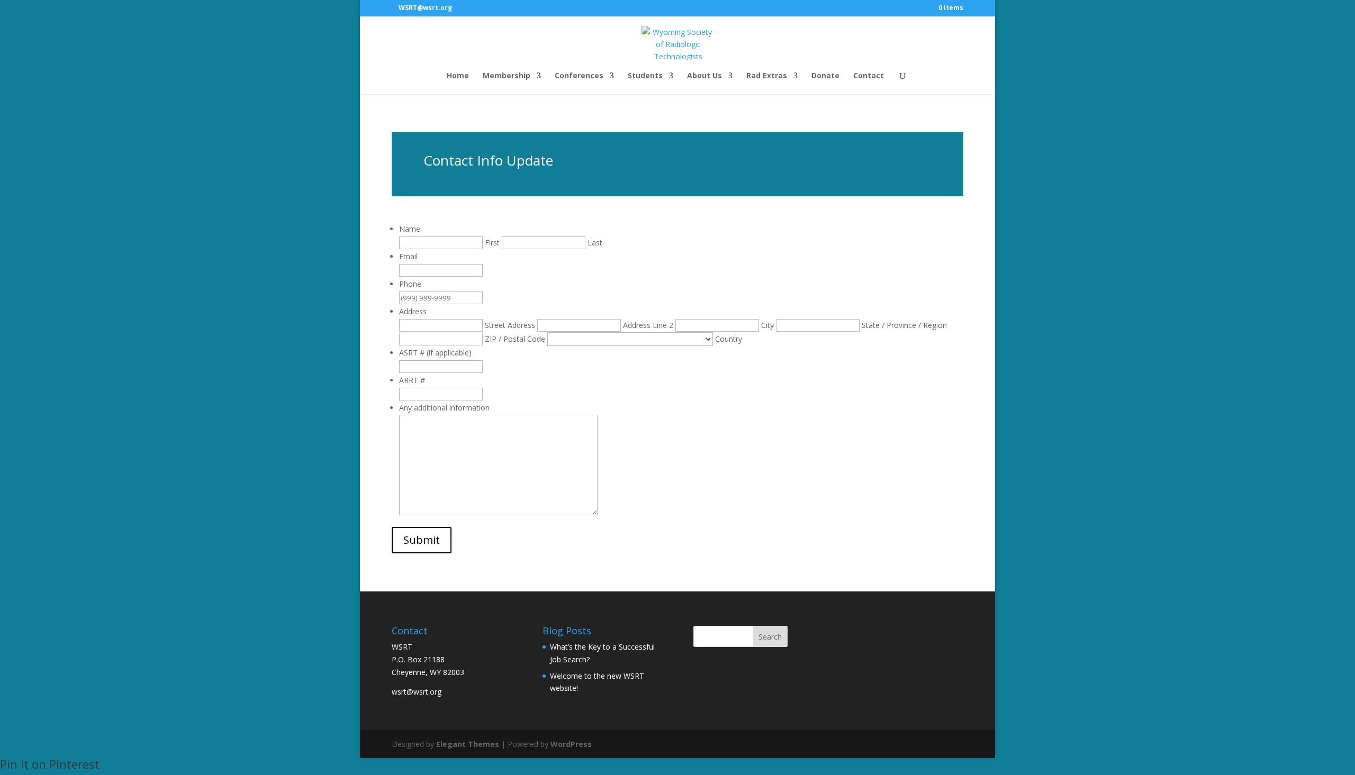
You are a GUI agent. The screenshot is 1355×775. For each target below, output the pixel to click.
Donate (825, 76)
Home (458, 76)
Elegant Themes (467, 744)
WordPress (571, 744)
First (492, 243)
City (767, 325)
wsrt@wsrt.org (416, 692)
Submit (421, 540)
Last (595, 243)
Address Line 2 (648, 325)
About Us (704, 76)
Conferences (579, 76)
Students (645, 76)
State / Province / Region (904, 325)
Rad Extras (766, 76)
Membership (506, 76)
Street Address (510, 325)
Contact (868, 76)
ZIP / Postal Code (515, 339)
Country (728, 339)
